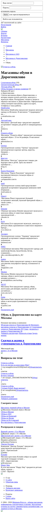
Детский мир (6, 120)
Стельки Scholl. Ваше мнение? (13, 388)
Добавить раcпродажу (10, 333)
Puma (3, 297)
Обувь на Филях (7, 418)
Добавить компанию (9, 399)
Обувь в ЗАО (6, 414)
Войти (3, 27)
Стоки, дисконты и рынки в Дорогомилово (19, 330)
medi (3, 184)
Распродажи (6, 38)
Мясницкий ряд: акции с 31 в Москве (16, 436)
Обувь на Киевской (8, 416)
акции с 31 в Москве (9, 351)
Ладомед (4, 234)
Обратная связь (12, 482)
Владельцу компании (14, 490)
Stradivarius (5, 108)
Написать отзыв (25, 333)
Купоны (4, 35)
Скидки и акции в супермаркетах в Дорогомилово (21, 342)
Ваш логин (7, 3)
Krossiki (4, 455)
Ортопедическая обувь (10, 85)
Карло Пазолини (7, 171)
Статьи (8, 496)
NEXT (3, 284)
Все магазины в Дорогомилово (13, 422)
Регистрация (6, 25)
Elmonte (4, 209)
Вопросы (4, 42)
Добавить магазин (13, 488)
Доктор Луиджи (7, 444)
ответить (38, 367)
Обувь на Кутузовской (10, 420)
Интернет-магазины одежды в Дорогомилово (20, 326)
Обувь (31, 367)
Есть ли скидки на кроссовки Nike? (15, 365)
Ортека (4, 146)
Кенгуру (4, 158)
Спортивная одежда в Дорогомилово (21, 328)
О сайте (9, 480)
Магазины (5, 40)
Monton (4, 272)
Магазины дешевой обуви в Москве (15, 408)
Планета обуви (7, 133)
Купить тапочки (7, 376)
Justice (3, 259)
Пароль (6, 8)
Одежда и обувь (9, 67)
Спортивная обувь (8, 83)
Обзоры (4, 31)
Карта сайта (10, 498)
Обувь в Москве (7, 412)
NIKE (3, 247)
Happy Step (5, 465)
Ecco (3, 221)
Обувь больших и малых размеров (14, 89)
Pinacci (3, 196)
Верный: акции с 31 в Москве (13, 431)
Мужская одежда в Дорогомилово (16, 325)
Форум (3, 33)
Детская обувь (6, 87)
